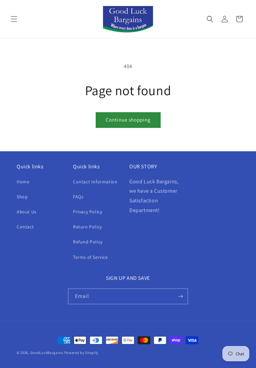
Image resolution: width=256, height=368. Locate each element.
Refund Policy (88, 242)
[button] (14, 19)
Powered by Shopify (81, 352)
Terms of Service (90, 257)
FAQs (78, 197)
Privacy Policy (87, 212)
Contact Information (95, 182)
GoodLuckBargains (46, 352)
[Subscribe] (180, 296)
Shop (22, 197)
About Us (27, 212)
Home (23, 182)
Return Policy (87, 227)
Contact (25, 227)
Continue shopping (128, 120)
